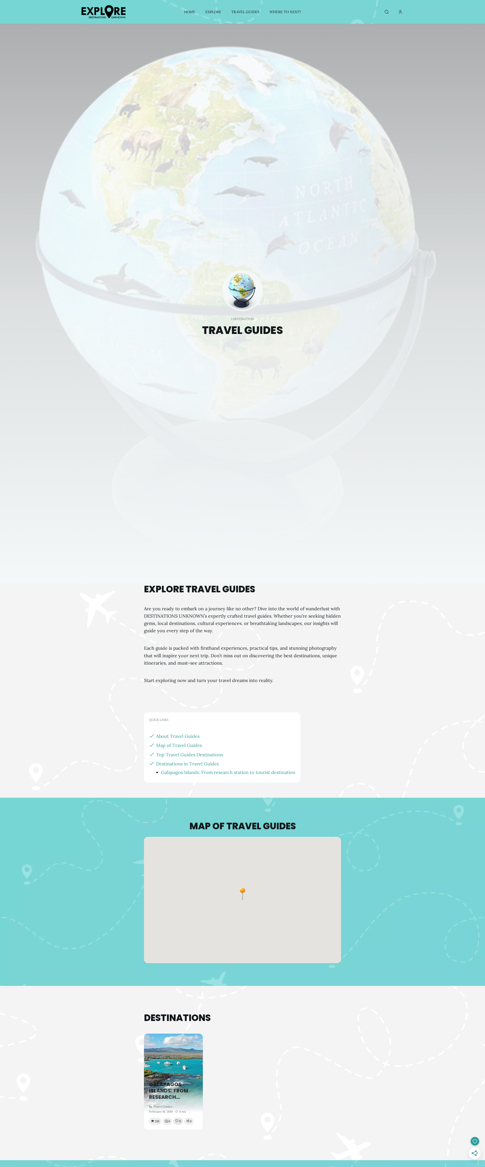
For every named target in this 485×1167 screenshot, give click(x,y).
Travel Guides (163, 1106)
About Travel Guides (178, 736)
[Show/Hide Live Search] (386, 12)
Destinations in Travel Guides (187, 764)
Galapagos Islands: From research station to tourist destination (228, 772)
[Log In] (400, 12)
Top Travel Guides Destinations (189, 755)
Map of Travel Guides (179, 745)
